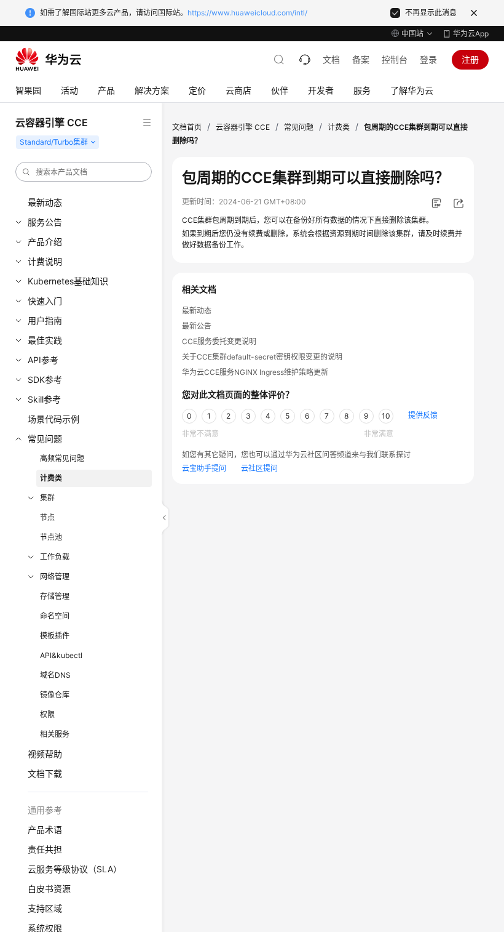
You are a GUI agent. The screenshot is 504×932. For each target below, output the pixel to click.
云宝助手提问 (204, 468)
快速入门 (45, 300)
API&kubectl (61, 655)
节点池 (51, 537)
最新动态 (45, 202)
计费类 (51, 478)
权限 (47, 714)
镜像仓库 (54, 694)
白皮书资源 (49, 888)
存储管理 (54, 596)
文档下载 (45, 773)
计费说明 (45, 261)
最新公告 (196, 326)
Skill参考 (44, 399)
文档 (331, 59)
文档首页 (187, 127)
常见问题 (45, 438)
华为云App (471, 33)
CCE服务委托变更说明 (219, 341)
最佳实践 (45, 340)
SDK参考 (45, 379)
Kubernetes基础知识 (68, 281)
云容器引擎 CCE (243, 127)
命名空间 (54, 616)
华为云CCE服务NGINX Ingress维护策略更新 (255, 372)
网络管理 (54, 576)
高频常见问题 (62, 458)
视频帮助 (45, 754)
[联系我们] (304, 59)
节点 (47, 517)
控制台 (395, 59)
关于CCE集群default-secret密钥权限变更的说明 (262, 356)
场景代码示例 (53, 419)
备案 (360, 59)
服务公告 (45, 222)
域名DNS (55, 675)
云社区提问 (259, 468)
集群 (47, 497)
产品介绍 (45, 241)
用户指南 (45, 320)
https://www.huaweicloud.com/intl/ (247, 12)
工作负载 (54, 556)
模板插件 (54, 635)
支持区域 (45, 908)
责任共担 (45, 849)
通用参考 (45, 810)
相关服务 (54, 734)
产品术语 (45, 829)
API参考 (43, 360)
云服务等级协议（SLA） (75, 869)
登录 (428, 59)
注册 (470, 59)
